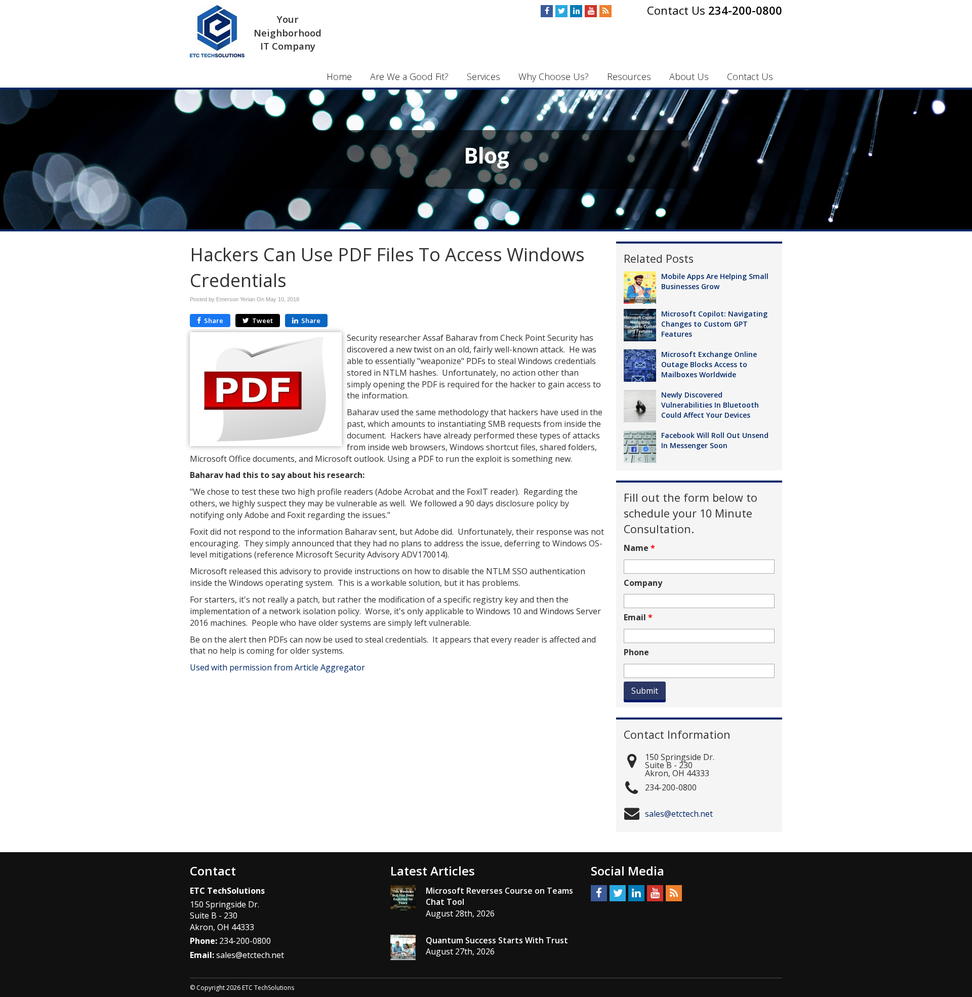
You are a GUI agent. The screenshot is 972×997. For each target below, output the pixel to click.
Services (483, 76)
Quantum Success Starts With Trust (497, 940)
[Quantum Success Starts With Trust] (403, 947)
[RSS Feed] (605, 11)
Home (339, 76)
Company (643, 583)
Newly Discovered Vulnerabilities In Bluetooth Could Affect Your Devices (710, 405)
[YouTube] (591, 11)
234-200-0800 (745, 10)
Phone (636, 652)
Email (638, 617)
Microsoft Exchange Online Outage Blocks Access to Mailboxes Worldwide (709, 364)
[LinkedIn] (576, 11)
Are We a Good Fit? (409, 76)
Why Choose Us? (553, 76)
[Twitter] (561, 11)
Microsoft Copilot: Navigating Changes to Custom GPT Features (714, 324)
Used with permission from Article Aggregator (277, 667)
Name (639, 548)
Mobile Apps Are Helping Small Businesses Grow (714, 281)
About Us (689, 76)
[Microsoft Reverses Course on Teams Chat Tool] (403, 897)
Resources (629, 76)
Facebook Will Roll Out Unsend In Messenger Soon (714, 440)
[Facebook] (547, 11)
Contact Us (750, 76)
